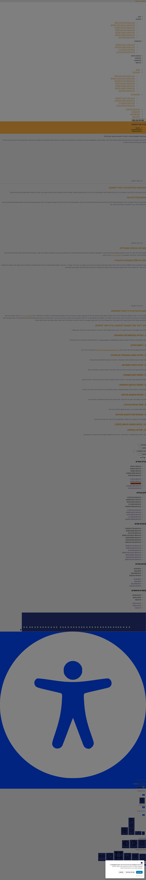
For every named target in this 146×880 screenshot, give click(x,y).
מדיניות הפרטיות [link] (139, 875)
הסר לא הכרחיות (130, 872)
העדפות (121, 872)
